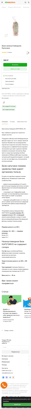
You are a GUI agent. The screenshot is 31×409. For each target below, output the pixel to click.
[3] (4, 52)
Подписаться (15, 352)
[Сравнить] (27, 54)
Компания (5, 359)
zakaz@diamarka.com (7, 373)
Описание (5, 122)
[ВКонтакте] (3, 377)
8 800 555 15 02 (6, 370)
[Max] (6, 377)
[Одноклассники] (13, 377)
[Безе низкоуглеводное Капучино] (15, 26)
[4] (5, 52)
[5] (6, 52)
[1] (2, 52)
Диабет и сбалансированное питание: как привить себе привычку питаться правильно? (11, 313)
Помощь (4, 365)
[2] (3, 52)
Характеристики (22, 122)
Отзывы (12, 122)
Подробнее (6, 401)
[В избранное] (27, 52)
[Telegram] (9, 377)
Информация (6, 362)
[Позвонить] (28, 2)
